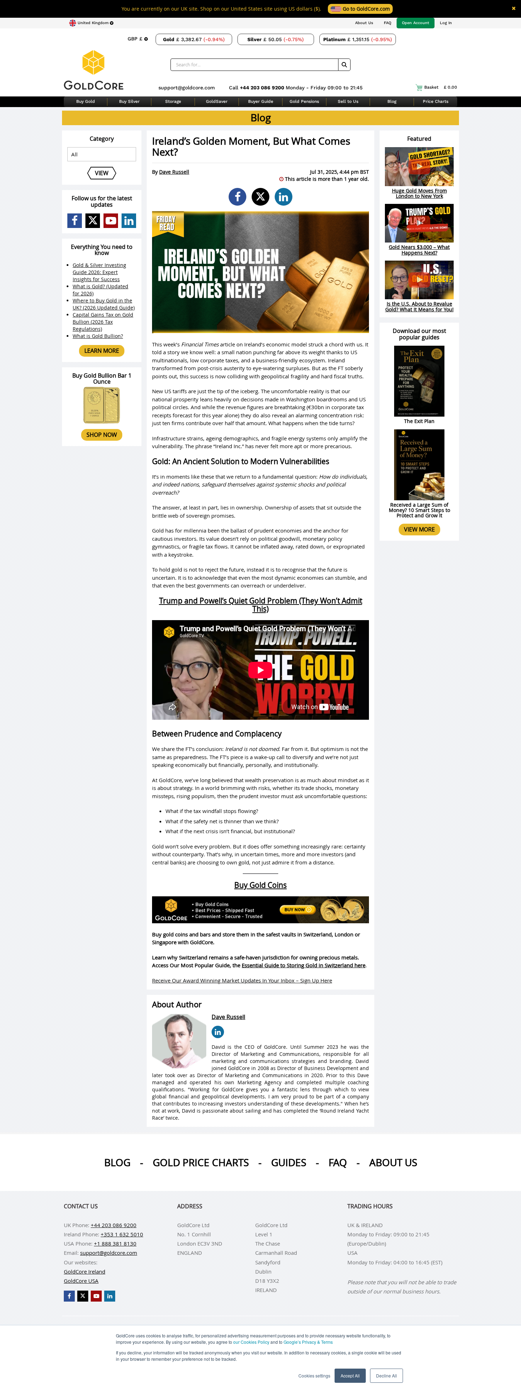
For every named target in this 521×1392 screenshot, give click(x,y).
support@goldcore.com (186, 87)
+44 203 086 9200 (263, 87)
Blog (391, 101)
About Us (364, 23)
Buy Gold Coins (260, 885)
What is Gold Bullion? (98, 336)
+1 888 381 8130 (115, 1243)
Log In (446, 23)
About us (393, 1162)
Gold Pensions (304, 101)
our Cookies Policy (251, 1342)
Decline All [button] (386, 1375)
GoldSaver (217, 101)
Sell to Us (348, 101)
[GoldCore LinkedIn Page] (129, 220)
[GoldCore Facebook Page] (74, 220)
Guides (288, 1162)
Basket (440, 87)
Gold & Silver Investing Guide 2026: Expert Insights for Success (99, 272)
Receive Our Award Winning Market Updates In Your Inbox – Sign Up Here (242, 980)
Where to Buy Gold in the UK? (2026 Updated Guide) (104, 304)
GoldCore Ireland (84, 1271)
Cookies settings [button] (314, 1375)
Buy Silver (129, 101)
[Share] (237, 197)
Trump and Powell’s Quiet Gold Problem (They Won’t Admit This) (260, 605)
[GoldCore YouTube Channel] (110, 220)
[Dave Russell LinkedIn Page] (218, 1032)
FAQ (387, 23)
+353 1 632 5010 (122, 1234)
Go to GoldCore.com (365, 8)
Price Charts (435, 101)
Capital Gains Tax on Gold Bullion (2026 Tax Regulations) (103, 321)
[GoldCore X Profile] (92, 220)
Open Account (415, 23)
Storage (173, 101)
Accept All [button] (350, 1375)
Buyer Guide (260, 101)
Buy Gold (85, 101)
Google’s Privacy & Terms (308, 1342)
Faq (338, 1162)
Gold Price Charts (201, 1162)
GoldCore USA (81, 1280)
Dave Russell (174, 171)
